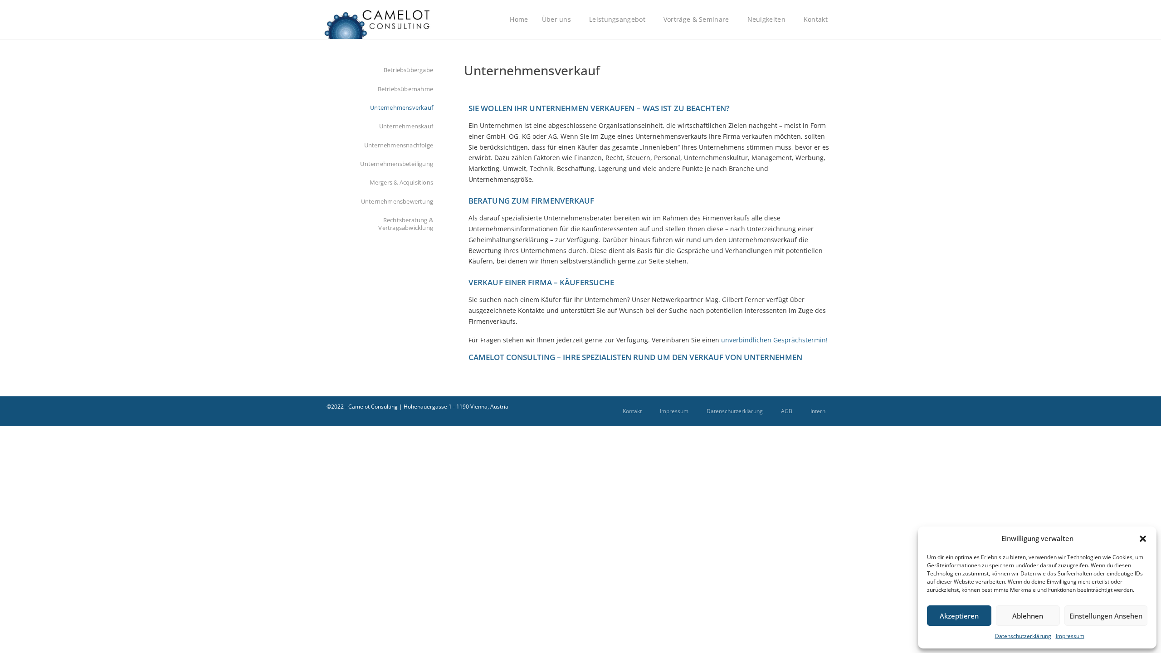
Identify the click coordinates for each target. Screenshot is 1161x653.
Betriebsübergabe (408, 70)
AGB (786, 411)
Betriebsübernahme (405, 89)
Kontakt (816, 19)
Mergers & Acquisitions (401, 182)
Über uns (556, 19)
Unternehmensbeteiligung (396, 164)
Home (519, 19)
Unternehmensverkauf (401, 108)
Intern (817, 411)
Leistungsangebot (617, 19)
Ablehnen (1027, 615)
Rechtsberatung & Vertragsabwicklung (405, 223)
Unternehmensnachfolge (398, 145)
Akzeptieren (959, 615)
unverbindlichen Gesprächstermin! (774, 340)
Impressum (1070, 636)
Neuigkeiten (766, 19)
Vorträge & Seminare (696, 19)
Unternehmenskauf (406, 126)
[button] (1142, 538)
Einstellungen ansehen (1105, 615)
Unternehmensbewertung (397, 201)
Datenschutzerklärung (1023, 636)
